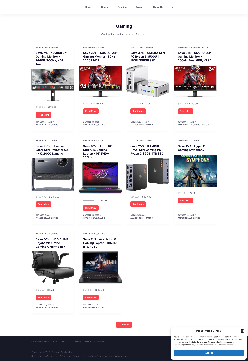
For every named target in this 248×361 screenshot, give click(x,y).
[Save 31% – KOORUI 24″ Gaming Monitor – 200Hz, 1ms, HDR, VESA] (195, 81)
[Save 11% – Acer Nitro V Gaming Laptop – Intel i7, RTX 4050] (100, 267)
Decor (104, 7)
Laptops (205, 47)
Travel (139, 7)
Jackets (65, 341)
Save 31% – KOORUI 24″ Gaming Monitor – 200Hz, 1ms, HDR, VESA (195, 56)
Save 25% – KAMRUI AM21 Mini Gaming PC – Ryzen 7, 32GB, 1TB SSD (147, 149)
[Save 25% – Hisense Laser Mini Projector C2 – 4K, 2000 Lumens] (52, 174)
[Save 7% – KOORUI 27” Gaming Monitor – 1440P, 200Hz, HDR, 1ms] (52, 85)
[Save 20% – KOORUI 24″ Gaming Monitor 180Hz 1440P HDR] (100, 81)
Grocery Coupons (40, 341)
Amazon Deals (43, 47)
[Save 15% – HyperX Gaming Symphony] (195, 171)
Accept (209, 352)
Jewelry (77, 341)
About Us (158, 7)
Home (88, 7)
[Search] (172, 7)
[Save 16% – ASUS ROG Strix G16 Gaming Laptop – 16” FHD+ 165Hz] (100, 178)
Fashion (122, 7)
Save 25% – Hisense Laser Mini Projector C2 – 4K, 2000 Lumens (52, 149)
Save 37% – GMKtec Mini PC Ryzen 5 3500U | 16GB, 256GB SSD (147, 56)
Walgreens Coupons (94, 341)
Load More (124, 324)
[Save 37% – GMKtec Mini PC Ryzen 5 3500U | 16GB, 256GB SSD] (147, 81)
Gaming (54, 47)
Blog (55, 341)
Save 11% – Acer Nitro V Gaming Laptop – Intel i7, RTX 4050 (100, 243)
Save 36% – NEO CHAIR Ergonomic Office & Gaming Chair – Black (52, 243)
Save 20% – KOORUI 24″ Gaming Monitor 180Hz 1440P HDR (100, 56)
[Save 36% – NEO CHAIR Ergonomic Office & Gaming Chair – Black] (52, 267)
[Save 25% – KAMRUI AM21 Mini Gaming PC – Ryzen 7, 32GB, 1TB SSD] (147, 174)
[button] (242, 331)
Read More (44, 115)
